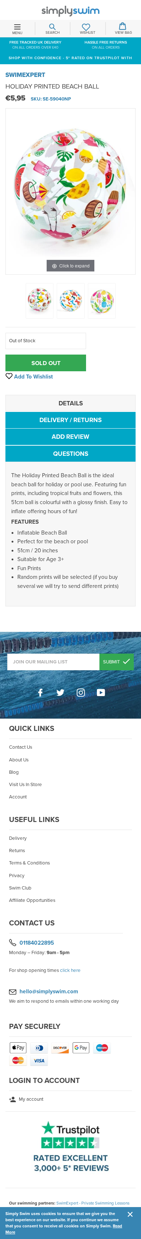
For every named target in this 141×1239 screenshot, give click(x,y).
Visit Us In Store (25, 785)
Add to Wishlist (33, 376)
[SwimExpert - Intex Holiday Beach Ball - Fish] (70, 300)
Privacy (17, 876)
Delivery (18, 838)
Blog (14, 772)
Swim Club (20, 888)
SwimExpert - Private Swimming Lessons (92, 1203)
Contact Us (20, 747)
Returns (17, 851)
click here (70, 970)
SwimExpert (25, 75)
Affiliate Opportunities (32, 900)
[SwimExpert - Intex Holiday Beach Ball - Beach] (39, 300)
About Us (19, 760)
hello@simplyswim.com (49, 991)
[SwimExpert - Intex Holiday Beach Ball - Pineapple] (101, 300)
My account (30, 1099)
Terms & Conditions (29, 863)
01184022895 (37, 943)
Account (18, 797)
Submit (112, 662)
